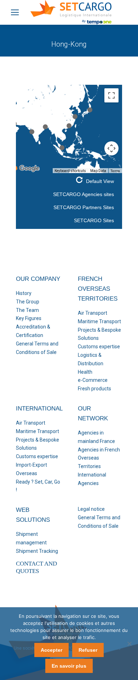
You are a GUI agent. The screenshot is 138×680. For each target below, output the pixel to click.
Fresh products (94, 388)
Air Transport (92, 313)
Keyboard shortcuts (70, 171)
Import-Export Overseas (31, 469)
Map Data (98, 171)
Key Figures (28, 318)
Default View (100, 181)
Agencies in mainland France (96, 437)
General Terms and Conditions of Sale (37, 348)
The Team (27, 310)
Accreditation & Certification (33, 331)
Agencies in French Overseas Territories (99, 458)
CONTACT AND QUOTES (36, 567)
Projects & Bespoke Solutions (99, 334)
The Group (27, 301)
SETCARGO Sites (94, 220)
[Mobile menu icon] (15, 12)
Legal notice (91, 509)
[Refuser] (129, 643)
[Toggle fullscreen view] (111, 95)
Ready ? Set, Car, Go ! (38, 486)
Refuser (88, 650)
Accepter (51, 650)
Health (85, 372)
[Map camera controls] (111, 148)
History (23, 293)
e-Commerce (93, 380)
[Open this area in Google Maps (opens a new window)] (29, 168)
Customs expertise (99, 346)
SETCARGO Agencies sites (83, 194)
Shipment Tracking (37, 551)
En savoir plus (69, 666)
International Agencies (92, 479)
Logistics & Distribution (90, 359)
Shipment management (31, 538)
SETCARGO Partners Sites (83, 207)
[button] (69, 126)
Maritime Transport (99, 321)
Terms (115, 171)
